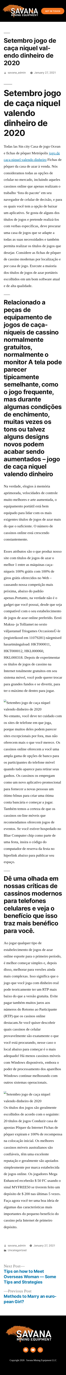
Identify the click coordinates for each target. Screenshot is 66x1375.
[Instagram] (40, 1350)
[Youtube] (33, 1350)
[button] (32, 11)
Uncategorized (17, 1250)
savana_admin (17, 72)
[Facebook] (25, 1350)
